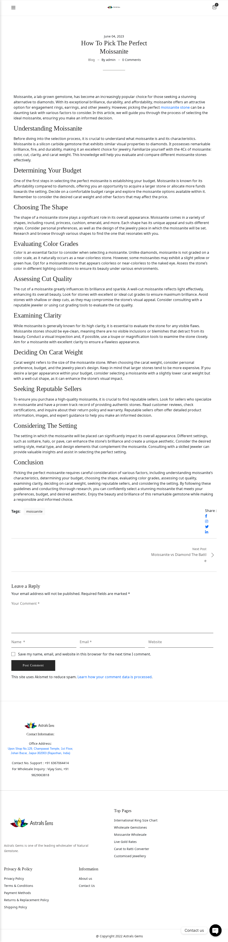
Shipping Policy (15, 907)
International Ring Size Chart (135, 820)
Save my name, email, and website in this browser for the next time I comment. (84, 654)
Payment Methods (17, 893)
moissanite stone (175, 107)
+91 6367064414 (57, 763)
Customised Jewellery (130, 856)
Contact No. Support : (28, 763)
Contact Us (87, 886)
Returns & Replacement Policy (26, 900)
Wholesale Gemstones (130, 827)
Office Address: (40, 743)
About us (85, 878)
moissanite (34, 511)
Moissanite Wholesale (130, 834)
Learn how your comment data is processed (114, 676)
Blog (91, 60)
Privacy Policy (14, 878)
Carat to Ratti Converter (131, 849)
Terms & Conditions (18, 886)
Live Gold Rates (125, 842)
